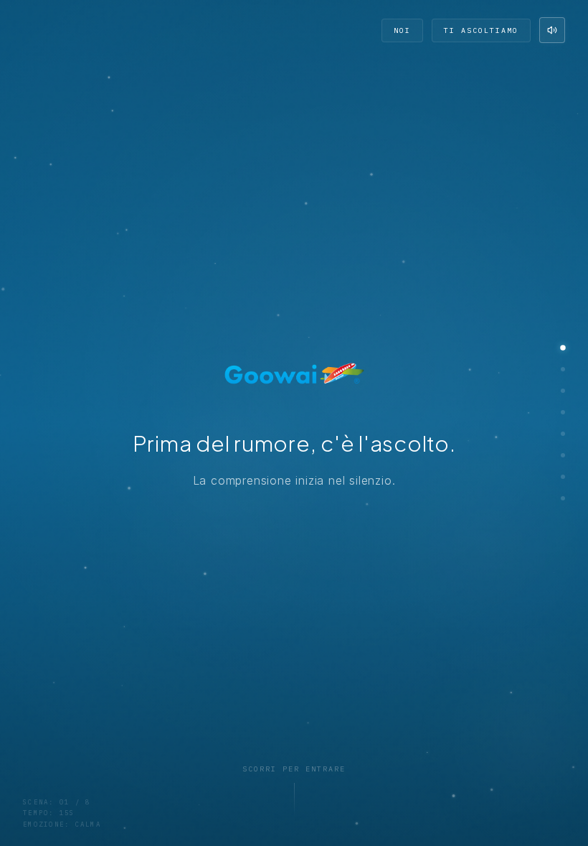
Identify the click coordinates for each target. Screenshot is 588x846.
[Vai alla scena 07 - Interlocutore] (563, 477)
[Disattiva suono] (552, 30)
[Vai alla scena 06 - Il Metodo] (563, 455)
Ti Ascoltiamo (481, 30)
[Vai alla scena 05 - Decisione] (563, 434)
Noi (402, 30)
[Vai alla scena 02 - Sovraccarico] (563, 369)
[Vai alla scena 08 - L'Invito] (563, 498)
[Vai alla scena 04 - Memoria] (563, 412)
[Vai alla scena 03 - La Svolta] (563, 391)
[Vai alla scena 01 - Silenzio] (563, 348)
